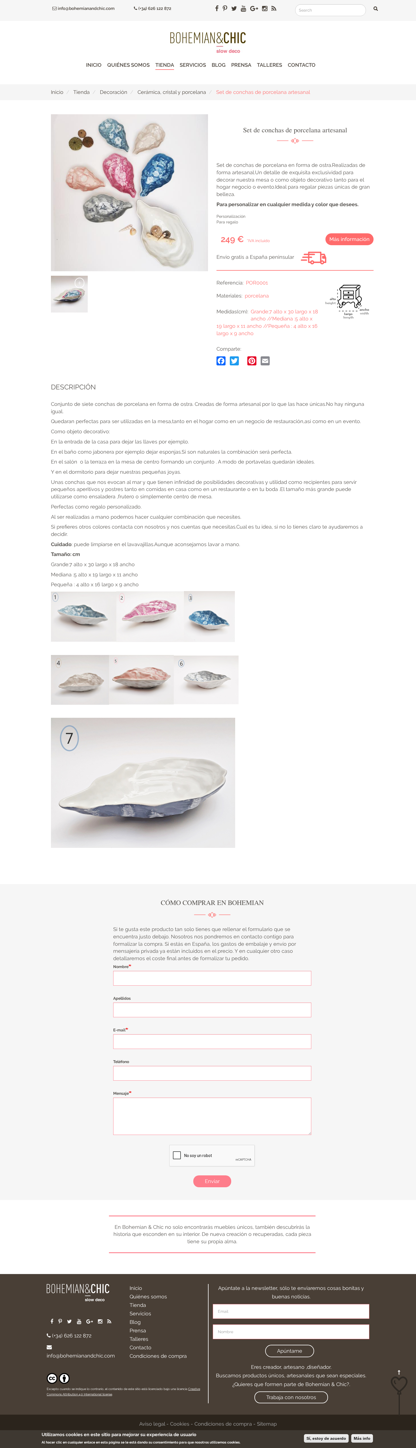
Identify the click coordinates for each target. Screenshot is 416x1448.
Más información (349, 239)
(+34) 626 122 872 (154, 8)
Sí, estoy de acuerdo (326, 1438)
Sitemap (267, 1424)
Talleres (269, 65)
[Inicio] (208, 42)
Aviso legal (152, 1424)
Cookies (179, 1424)
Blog (219, 65)
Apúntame (289, 1351)
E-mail (119, 1030)
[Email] (265, 360)
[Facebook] (221, 360)
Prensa (241, 65)
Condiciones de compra (158, 1356)
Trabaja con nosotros (291, 1397)
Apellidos (122, 998)
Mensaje (121, 1093)
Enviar (212, 1181)
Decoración (113, 92)
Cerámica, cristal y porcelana (172, 92)
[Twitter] (234, 360)
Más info (362, 1438)
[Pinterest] (251, 360)
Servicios (193, 65)
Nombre (120, 966)
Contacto (302, 65)
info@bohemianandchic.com (86, 8)
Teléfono (121, 1061)
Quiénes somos (128, 65)
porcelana (257, 296)
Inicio (94, 65)
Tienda (164, 65)
